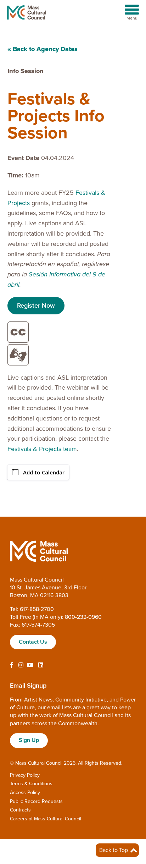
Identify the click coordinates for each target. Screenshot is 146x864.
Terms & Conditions (31, 784)
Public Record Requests (36, 801)
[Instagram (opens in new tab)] (20, 665)
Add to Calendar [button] (43, 472)
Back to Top (114, 850)
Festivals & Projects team (42, 449)
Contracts (20, 810)
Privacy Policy (25, 775)
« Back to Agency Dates (42, 49)
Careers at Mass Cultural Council (45, 819)
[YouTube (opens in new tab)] (30, 665)
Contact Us (33, 641)
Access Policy (25, 792)
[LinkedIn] (40, 665)
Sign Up (29, 740)
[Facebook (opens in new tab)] (11, 665)
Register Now (36, 305)
